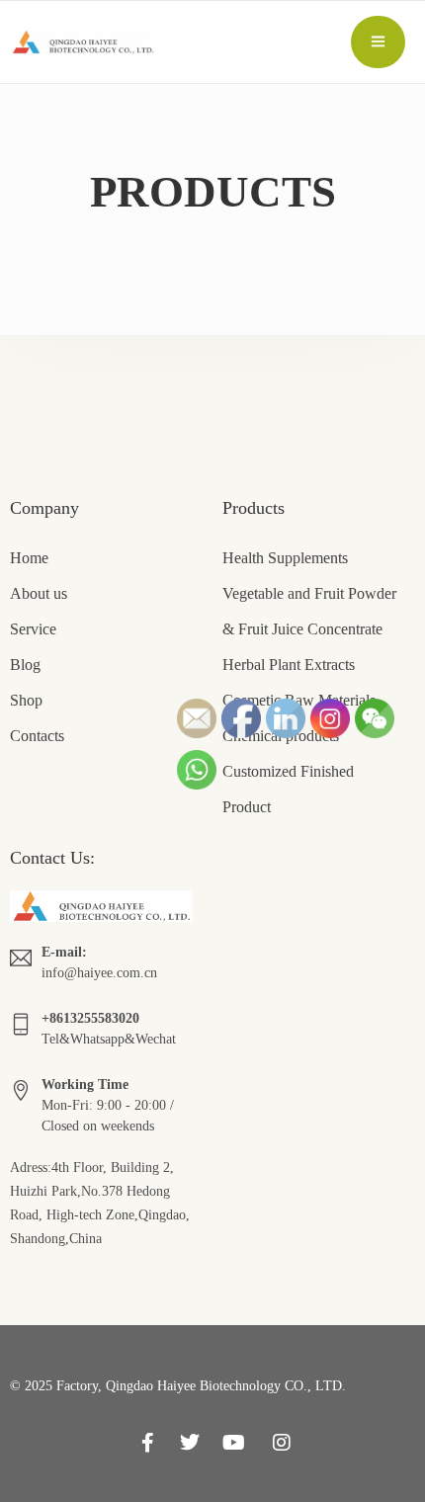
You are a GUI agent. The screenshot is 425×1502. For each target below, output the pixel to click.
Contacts (37, 735)
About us (38, 593)
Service (33, 629)
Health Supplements (285, 557)
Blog (25, 664)
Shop (26, 700)
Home (29, 557)
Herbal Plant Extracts (288, 664)
